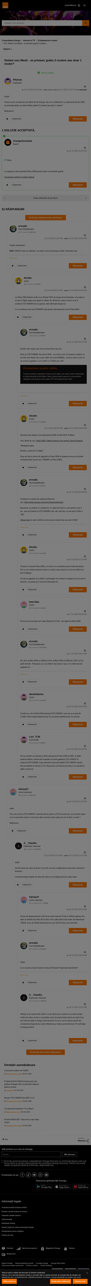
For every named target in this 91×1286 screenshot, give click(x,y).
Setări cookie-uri (9, 1281)
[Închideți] (87, 1273)
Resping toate (80, 1281)
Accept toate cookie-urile (60, 1281)
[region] (45, 1277)
